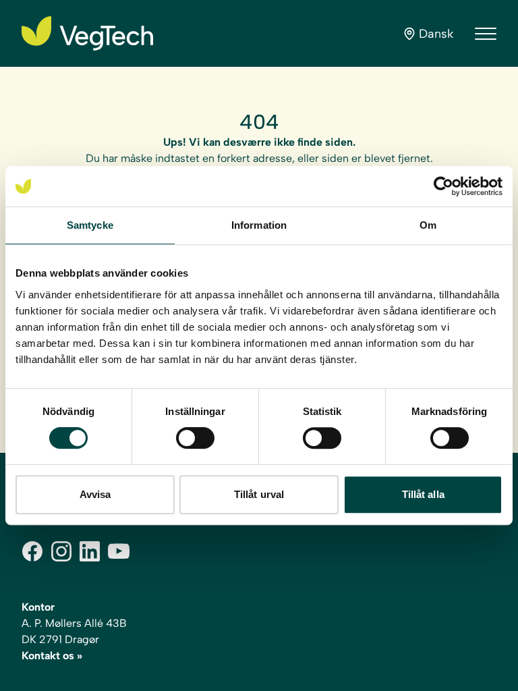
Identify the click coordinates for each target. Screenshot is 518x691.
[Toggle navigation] (485, 34)
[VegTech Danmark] (87, 33)
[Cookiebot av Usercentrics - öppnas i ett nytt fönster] (443, 186)
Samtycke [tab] (90, 225)
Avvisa (95, 494)
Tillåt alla (423, 494)
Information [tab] (259, 225)
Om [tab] (428, 225)
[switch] (195, 438)
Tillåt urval (259, 494)
